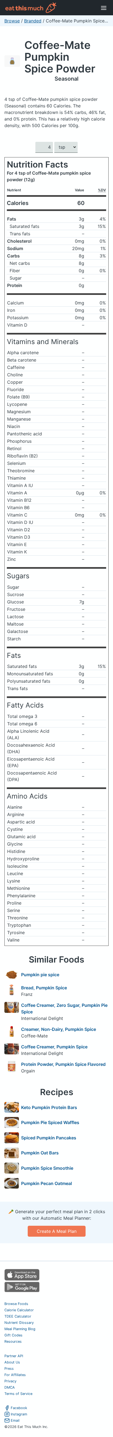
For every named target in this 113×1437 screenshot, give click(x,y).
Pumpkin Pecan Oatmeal (46, 1183)
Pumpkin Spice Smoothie (47, 1168)
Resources (13, 1341)
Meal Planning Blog (19, 1329)
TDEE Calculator (17, 1316)
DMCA (9, 1387)
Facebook (19, 1408)
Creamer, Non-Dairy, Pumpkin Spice (58, 1029)
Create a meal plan (57, 1231)
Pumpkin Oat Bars (40, 1153)
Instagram (19, 1414)
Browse (12, 21)
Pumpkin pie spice (40, 974)
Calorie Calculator (19, 1310)
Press (9, 1368)
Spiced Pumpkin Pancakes (48, 1137)
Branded (32, 21)
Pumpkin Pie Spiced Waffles (50, 1122)
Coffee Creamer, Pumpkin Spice (54, 1046)
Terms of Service (18, 1394)
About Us (12, 1362)
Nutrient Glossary (19, 1323)
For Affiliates (15, 1375)
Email (15, 1420)
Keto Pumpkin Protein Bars (49, 1107)
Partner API (13, 1356)
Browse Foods (16, 1304)
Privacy (10, 1381)
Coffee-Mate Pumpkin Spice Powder (59, 57)
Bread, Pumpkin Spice (44, 987)
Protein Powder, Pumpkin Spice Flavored (63, 1064)
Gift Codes (13, 1335)
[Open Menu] (104, 7)
